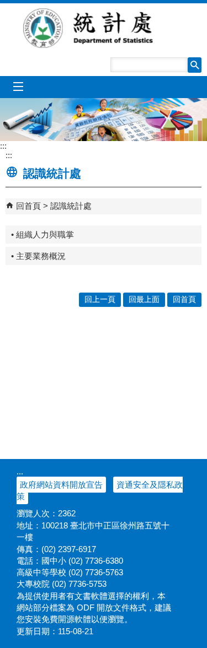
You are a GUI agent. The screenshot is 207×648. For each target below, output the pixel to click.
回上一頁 (99, 299)
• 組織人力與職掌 (42, 234)
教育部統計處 (103, 28)
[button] (194, 65)
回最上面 (144, 299)
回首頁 (28, 205)
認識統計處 (71, 205)
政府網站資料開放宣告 (61, 484)
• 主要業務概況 (38, 256)
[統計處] (103, 119)
